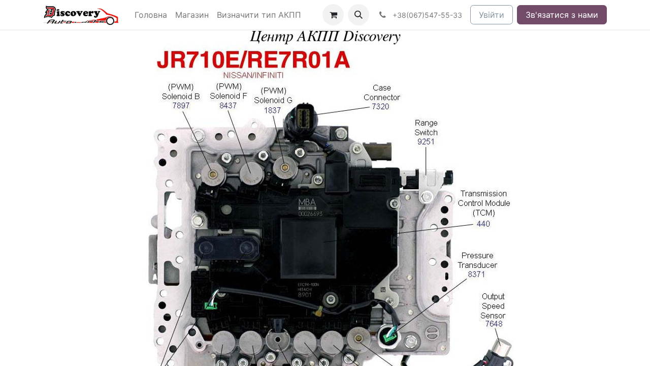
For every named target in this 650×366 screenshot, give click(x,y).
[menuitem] (151, 15)
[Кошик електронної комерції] (333, 14)
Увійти (491, 15)
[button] (358, 14)
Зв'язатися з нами (562, 15)
